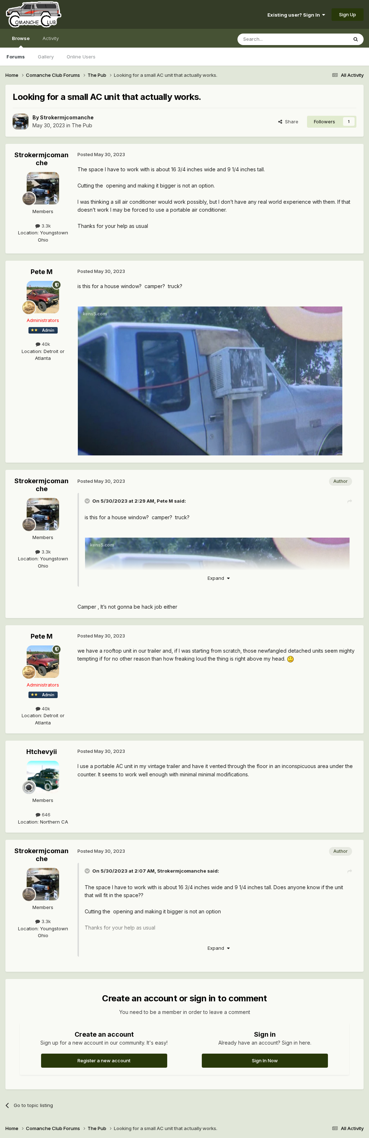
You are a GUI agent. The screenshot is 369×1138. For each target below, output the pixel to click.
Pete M (42, 271)
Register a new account (103, 1060)
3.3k (45, 226)
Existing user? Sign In (294, 15)
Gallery (46, 56)
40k (45, 344)
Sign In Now (265, 1060)
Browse (21, 38)
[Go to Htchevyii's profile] (43, 777)
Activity (51, 38)
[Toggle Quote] (88, 501)
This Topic (326, 39)
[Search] (356, 39)
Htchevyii (41, 751)
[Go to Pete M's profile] (43, 297)
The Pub (82, 125)
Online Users (81, 56)
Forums (15, 56)
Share (290, 121)
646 (45, 814)
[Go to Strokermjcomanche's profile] (20, 121)
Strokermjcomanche (67, 117)
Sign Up (347, 14)
